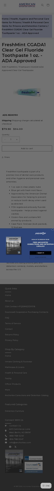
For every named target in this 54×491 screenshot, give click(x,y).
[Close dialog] (53, 230)
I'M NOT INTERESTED (40, 257)
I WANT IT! (40, 253)
